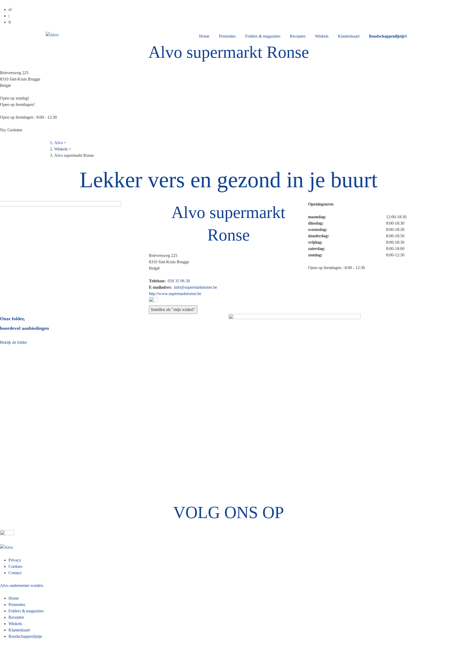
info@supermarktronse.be (195, 287)
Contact (14, 573)
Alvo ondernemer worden (21, 585)
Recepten (297, 36)
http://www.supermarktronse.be (175, 293)
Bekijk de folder (13, 342)
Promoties (227, 36)
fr (9, 22)
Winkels (321, 36)
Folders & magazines (262, 36)
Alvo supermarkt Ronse (228, 52)
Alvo (58, 142)
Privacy (14, 560)
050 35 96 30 (179, 281)
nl (10, 9)
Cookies (15, 566)
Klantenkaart (348, 36)
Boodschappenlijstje (25, 636)
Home (204, 36)
